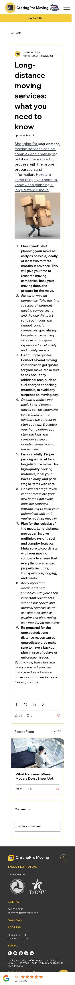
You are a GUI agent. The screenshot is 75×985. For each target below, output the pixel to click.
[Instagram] (26, 953)
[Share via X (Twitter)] (25, 704)
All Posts (16, 33)
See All (57, 731)
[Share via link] (43, 704)
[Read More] (63, 857)
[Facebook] (21, 953)
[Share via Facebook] (16, 704)
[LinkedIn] (32, 953)
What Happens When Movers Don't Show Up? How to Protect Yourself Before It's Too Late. (35, 776)
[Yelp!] (10, 953)
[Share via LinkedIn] (34, 704)
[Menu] (67, 7)
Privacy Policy (15, 920)
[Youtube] (15, 953)
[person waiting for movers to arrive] (37, 753)
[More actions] (58, 54)
